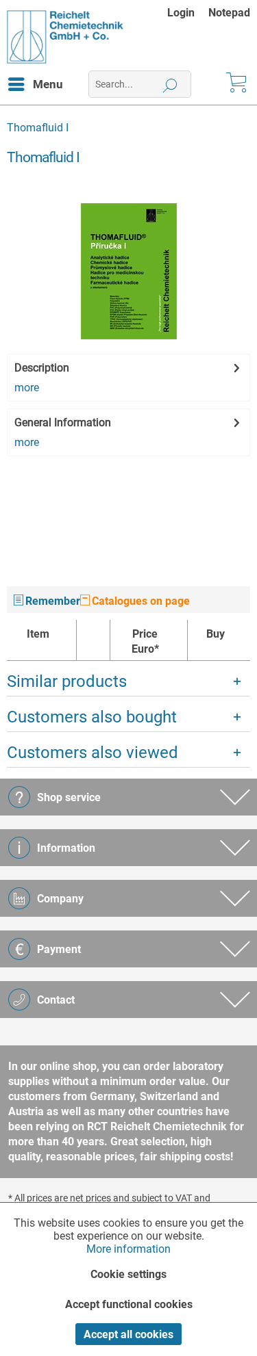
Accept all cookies (128, 1334)
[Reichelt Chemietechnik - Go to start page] (65, 37)
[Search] (170, 84)
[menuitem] (187, 12)
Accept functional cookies (129, 1304)
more (26, 387)
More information (128, 1248)
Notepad (229, 12)
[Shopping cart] (235, 84)
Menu (48, 84)
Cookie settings (128, 1274)
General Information (62, 422)
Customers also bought (92, 717)
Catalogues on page (139, 601)
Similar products (67, 681)
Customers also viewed (92, 752)
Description (41, 367)
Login (181, 12)
